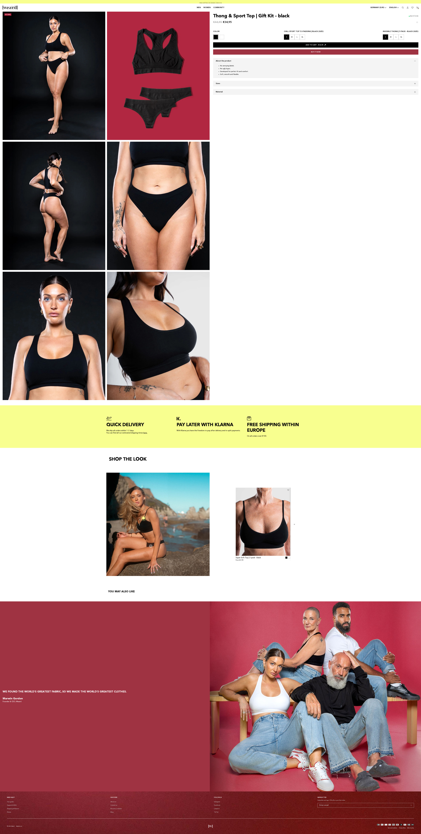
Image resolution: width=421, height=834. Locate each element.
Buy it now (315, 52)
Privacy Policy (402, 828)
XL (302, 37)
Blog (112, 812)
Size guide (10, 802)
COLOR (216, 31)
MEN (199, 7)
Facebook (217, 805)
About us (113, 802)
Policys (9, 812)
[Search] (403, 7)
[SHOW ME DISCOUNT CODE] (411, 805)
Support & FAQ (12, 805)
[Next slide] (294, 524)
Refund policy (410, 828)
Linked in (217, 808)
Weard (12, 826)
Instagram (217, 802)
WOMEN (207, 7)
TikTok (216, 812)
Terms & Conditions (392, 828)
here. (145, 433)
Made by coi (19, 826)
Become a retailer (116, 808)
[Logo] (10, 7)
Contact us (114, 805)
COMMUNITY (218, 7)
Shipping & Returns (13, 808)
